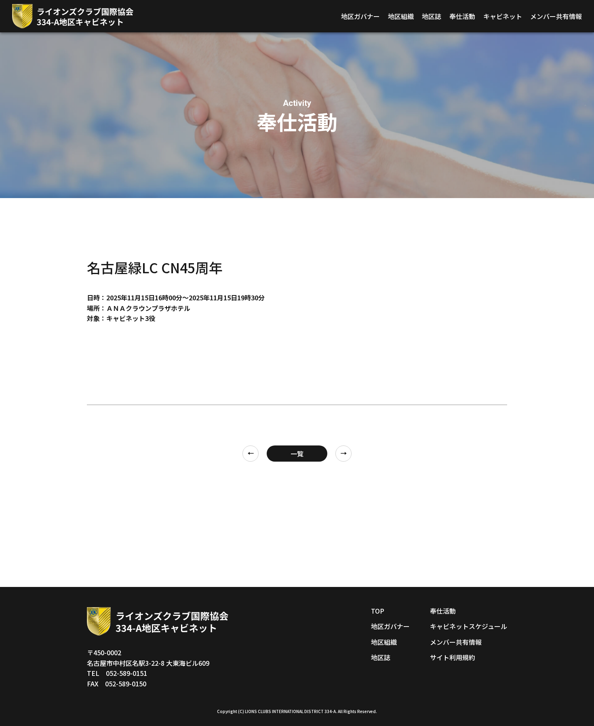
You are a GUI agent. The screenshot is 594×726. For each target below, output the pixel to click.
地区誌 (431, 16)
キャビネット (502, 16)
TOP (377, 611)
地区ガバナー (360, 16)
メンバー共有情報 (556, 16)
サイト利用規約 (452, 657)
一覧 (297, 453)
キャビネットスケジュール (468, 626)
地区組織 (401, 16)
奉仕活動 (462, 16)
